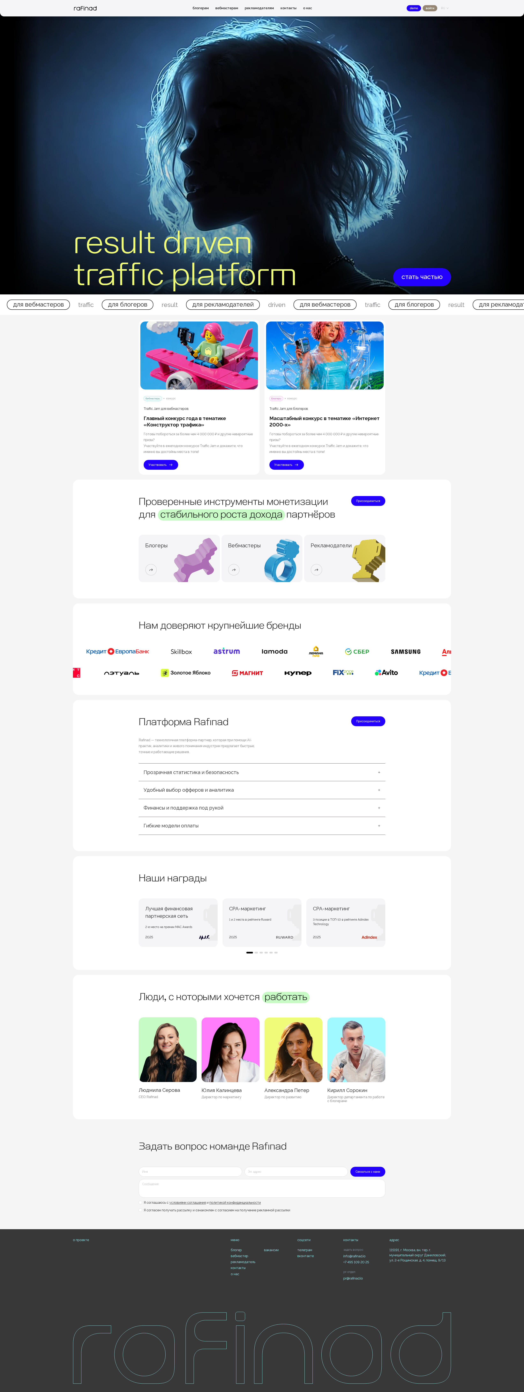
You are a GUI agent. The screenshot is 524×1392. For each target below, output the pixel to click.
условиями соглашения (187, 1203)
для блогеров (262, 304)
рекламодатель (243, 1262)
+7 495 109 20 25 (356, 1262)
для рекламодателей (71, 304)
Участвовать (158, 464)
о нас (307, 8)
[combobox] (443, 8)
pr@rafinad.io (353, 1278)
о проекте (81, 1240)
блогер (236, 1250)
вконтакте (305, 1256)
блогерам (201, 8)
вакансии (271, 1250)
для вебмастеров (173, 304)
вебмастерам (226, 8)
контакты (288, 8)
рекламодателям (259, 8)
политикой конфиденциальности (235, 1203)
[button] (262, 772)
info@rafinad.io (354, 1256)
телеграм (304, 1250)
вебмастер (239, 1256)
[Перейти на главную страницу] (85, 8)
